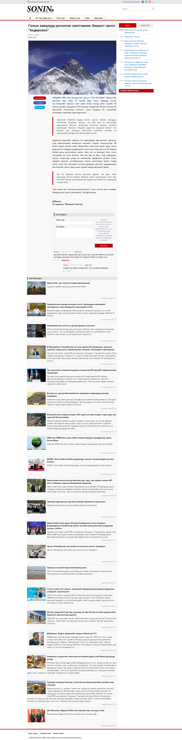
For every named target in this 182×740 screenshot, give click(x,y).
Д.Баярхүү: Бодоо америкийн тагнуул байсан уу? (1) (72, 633)
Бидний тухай (45, 733)
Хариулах (65, 260)
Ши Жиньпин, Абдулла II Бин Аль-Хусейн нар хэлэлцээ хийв (75, 710)
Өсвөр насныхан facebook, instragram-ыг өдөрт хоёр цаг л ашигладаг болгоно (135, 43)
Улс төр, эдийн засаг (44, 18)
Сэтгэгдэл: (60, 226)
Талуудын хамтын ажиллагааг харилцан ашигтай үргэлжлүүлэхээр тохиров (137, 83)
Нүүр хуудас (33, 733)
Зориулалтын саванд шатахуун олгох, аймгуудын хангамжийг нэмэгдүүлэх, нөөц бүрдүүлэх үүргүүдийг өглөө (76, 305)
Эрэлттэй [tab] (145, 25)
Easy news (98, 18)
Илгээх (103, 245)
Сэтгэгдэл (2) (39, 98)
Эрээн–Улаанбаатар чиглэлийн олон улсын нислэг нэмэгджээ (76, 546)
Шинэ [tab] (127, 25)
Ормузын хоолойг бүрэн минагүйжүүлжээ (67, 567)
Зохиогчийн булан (129, 91)
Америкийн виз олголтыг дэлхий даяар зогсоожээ (71, 325)
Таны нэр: (60, 219)
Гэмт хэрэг (60, 18)
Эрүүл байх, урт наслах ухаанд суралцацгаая (68, 282)
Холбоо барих (59, 733)
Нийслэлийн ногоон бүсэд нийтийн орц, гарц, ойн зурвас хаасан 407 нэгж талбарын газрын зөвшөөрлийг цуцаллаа (79, 481)
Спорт (87, 18)
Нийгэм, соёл (75, 18)
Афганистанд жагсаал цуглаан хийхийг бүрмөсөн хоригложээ (76, 501)
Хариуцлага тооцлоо (132, 36)
